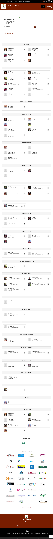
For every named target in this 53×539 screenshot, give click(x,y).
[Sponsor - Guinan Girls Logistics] (21, 490)
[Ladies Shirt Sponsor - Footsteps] (43, 456)
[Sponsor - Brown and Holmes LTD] (21, 484)
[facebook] (1, 1)
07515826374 (11, 353)
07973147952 (35, 56)
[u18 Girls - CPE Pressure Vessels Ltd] (21, 461)
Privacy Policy (45, 533)
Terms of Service (38, 533)
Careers (22, 533)
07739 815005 (35, 79)
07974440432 (11, 79)
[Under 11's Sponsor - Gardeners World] (21, 502)
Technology (27, 533)
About (12, 533)
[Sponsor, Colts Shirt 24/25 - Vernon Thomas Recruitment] (10, 473)
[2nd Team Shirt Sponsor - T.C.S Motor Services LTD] (21, 456)
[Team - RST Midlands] (43, 461)
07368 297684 (11, 378)
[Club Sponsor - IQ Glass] (10, 461)
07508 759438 (35, 366)
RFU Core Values (9, 1)
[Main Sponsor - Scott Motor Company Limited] (10, 456)
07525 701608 (11, 303)
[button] (9, 8)
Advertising (17, 533)
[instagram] (3, 1)
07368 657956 (11, 50)
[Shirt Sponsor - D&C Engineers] (32, 473)
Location (15, 1)
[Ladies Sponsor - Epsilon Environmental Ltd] (32, 467)
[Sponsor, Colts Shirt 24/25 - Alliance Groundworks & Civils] (21, 473)
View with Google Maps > (9, 33)
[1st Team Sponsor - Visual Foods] (10, 490)
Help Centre (7, 533)
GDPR (32, 533)
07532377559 (11, 341)
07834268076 (11, 171)
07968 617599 (11, 315)
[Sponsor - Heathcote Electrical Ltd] (10, 479)
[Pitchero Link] (50, 1)
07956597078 (35, 353)
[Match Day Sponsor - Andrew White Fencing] (32, 479)
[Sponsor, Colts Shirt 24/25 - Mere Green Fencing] (43, 467)
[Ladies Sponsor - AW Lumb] (10, 467)
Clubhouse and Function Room (24, 1)
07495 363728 (11, 366)
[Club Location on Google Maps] (35, 28)
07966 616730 (11, 254)
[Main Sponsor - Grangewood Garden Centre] (32, 456)
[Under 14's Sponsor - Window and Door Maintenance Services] (26, 507)
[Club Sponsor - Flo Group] (32, 461)
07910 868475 (35, 50)
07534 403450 (35, 279)
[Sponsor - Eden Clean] (21, 479)
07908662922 (11, 189)
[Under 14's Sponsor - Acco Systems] (43, 502)
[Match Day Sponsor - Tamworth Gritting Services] (10, 484)
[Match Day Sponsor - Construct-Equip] (10, 496)
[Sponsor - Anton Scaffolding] (21, 467)
